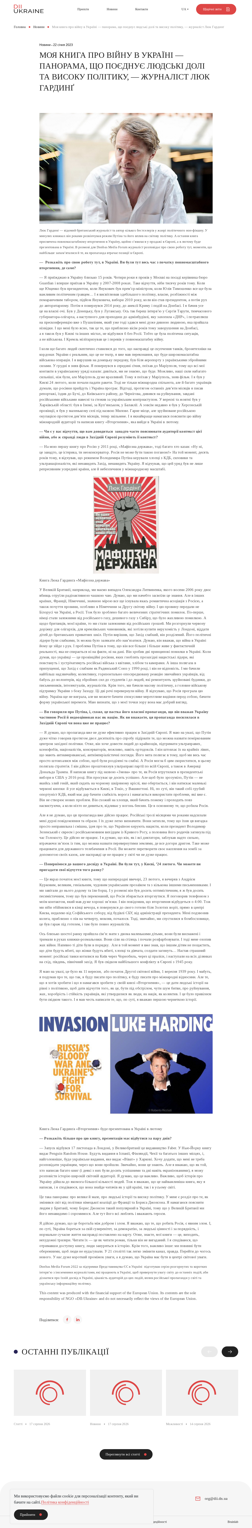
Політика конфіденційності (65, 1502)
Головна (20, 27)
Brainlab (233, 1521)
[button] (209, 1351)
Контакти (141, 9)
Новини (112, 9)
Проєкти (83, 9)
